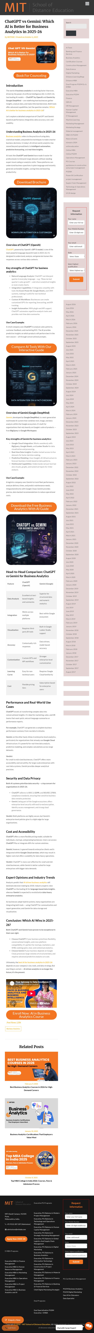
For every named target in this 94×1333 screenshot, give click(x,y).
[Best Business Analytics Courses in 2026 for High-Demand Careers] (31, 1065)
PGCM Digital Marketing (72, 1292)
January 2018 (71, 653)
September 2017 (72, 668)
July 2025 (69, 350)
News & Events (71, 139)
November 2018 (72, 630)
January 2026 (71, 327)
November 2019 (72, 592)
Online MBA (70, 150)
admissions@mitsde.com (16, 1229)
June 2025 (70, 354)
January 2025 (71, 373)
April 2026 (70, 316)
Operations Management (75, 158)
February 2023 (71, 460)
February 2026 (71, 323)
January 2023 (71, 463)
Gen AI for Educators (71, 1295)
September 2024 (72, 388)
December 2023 (72, 422)
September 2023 (72, 433)
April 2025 (70, 361)
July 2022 (69, 486)
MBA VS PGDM (72, 135)
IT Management (72, 116)
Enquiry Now (14, 1320)
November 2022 (72, 471)
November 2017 (72, 661)
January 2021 (71, 539)
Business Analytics (13, 1029)
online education (72, 146)
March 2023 (70, 456)
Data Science (71, 69)
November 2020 (72, 547)
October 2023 (71, 429)
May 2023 (70, 448)
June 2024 (70, 399)
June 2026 (70, 308)
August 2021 (71, 517)
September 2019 (72, 600)
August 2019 (71, 604)
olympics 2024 (71, 142)
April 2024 (70, 407)
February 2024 (71, 414)
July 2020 (69, 562)
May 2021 (70, 528)
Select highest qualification (73, 265)
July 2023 (69, 441)
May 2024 (70, 403)
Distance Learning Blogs (75, 77)
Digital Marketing (72, 73)
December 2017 (72, 657)
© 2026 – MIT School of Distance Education (32, 1324)
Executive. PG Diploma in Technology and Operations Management (44, 1221)
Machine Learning (73, 120)
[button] (31, 75)
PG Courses (70, 161)
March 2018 (70, 645)
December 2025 (72, 331)
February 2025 (71, 369)
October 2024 (71, 384)
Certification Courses (74, 62)
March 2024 (70, 410)
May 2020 (70, 570)
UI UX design (71, 193)
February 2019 (71, 623)
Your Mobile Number (76, 229)
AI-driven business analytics (35, 882)
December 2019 (72, 589)
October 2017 (71, 664)
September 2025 (72, 342)
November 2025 (72, 335)
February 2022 (71, 501)
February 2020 (71, 581)
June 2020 (70, 566)
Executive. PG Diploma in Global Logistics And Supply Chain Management (46, 1241)
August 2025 (71, 346)
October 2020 (71, 551)
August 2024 (71, 391)
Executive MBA (72, 91)
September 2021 (72, 513)
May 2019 (70, 615)
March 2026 (70, 319)
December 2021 (72, 509)
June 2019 (70, 611)
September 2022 (72, 479)
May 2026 (70, 312)
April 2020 (70, 573)
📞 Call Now (10, 1328)
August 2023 (71, 437)
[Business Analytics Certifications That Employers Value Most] (31, 1112)
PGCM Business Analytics (72, 1289)
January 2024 (71, 418)
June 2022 (70, 490)
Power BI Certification (74, 175)
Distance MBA (71, 80)
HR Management (72, 106)
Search (68, 23)
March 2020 (70, 577)
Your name (72, 219)
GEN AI (69, 102)
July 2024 (69, 395)
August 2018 (71, 642)
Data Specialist (68, 1298)
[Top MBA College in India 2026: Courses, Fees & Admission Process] (31, 1159)
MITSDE (11, 37)
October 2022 (71, 475)
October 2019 (71, 596)
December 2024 (72, 376)
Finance (69, 98)
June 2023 (70, 445)
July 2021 (69, 520)
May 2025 (70, 357)
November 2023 (72, 426)
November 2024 (72, 380)
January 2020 (71, 585)
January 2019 (71, 626)
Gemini (9, 417)
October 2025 (71, 338)
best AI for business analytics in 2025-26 (35, 962)
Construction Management (76, 65)
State (70, 253)
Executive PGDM (72, 94)
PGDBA (69, 172)
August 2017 (71, 672)
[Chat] (89, 1326)
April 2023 (70, 452)
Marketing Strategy (73, 127)
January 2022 (71, 505)
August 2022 (71, 482)
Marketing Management (75, 123)
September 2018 (72, 638)
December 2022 (72, 467)
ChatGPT (10, 249)
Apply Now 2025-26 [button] (16, 1239)
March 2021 (70, 535)
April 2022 (70, 498)
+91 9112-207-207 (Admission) (18, 1224)
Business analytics (13, 136)
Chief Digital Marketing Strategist (46, 1290)
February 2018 (71, 649)
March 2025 (70, 365)
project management (74, 179)
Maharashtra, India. (12, 1219)
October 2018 (71, 634)
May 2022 (70, 494)
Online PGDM (71, 154)
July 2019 (69, 607)
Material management (74, 131)
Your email (72, 243)
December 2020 (72, 543)
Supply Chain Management (76, 183)
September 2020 (72, 554)
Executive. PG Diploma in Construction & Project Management (43, 1266)
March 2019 (70, 619)
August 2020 (71, 558)
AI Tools (69, 48)
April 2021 (70, 532)
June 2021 (70, 524)
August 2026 (71, 304)
